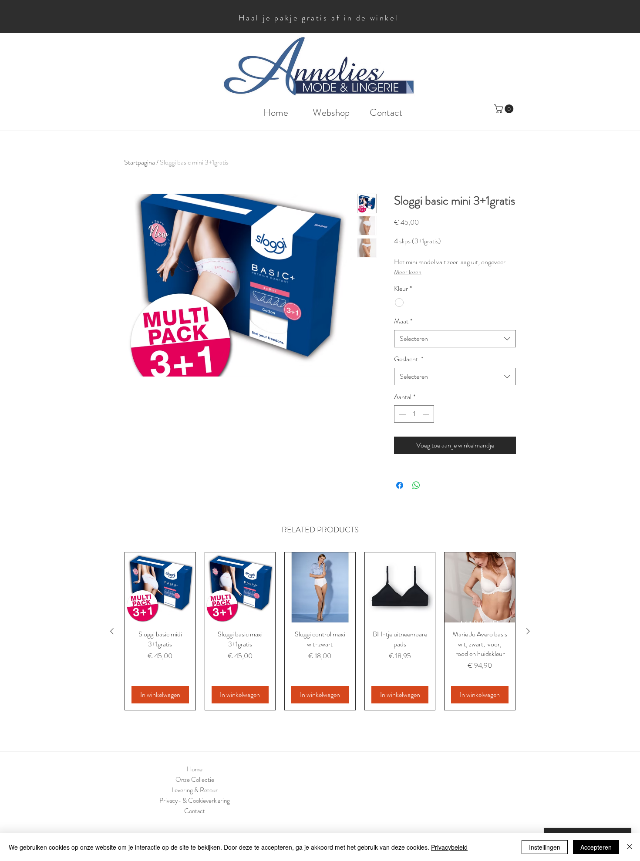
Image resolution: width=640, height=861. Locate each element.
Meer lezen (407, 272)
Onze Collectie (194, 779)
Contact (194, 811)
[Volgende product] (528, 631)
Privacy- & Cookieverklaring (194, 800)
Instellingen (544, 847)
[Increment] (427, 414)
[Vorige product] (112, 631)
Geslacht (408, 359)
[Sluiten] (629, 847)
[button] (504, 108)
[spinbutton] (414, 414)
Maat (403, 321)
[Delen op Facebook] (399, 485)
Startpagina (139, 162)
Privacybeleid (449, 847)
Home (194, 769)
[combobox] (455, 338)
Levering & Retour (195, 790)
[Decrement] (401, 414)
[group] (320, 631)
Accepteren (596, 847)
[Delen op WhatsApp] (416, 485)
